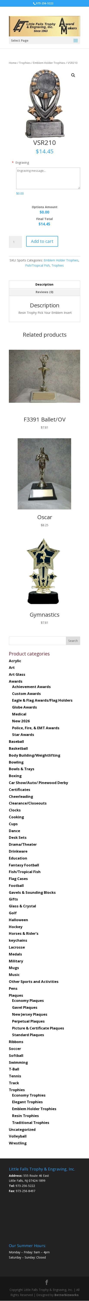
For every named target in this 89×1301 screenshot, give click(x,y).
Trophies (25, 63)
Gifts (13, 899)
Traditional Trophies (30, 1122)
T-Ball (14, 1069)
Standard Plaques (28, 1034)
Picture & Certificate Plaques (38, 1028)
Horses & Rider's (23, 933)
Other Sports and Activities (34, 981)
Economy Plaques (28, 1000)
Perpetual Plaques (28, 1021)
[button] (73, 75)
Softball (16, 1055)
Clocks (15, 810)
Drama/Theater (23, 844)
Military (16, 960)
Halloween (18, 919)
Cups (13, 823)
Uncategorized (22, 1129)
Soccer (15, 1048)
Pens (13, 988)
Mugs (14, 967)
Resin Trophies (25, 1115)
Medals (15, 954)
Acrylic (15, 660)
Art (12, 667)
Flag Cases (18, 878)
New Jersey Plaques (29, 1014)
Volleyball (18, 1136)
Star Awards (23, 734)
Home (13, 63)
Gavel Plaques (24, 1007)
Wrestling (18, 1143)
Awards (15, 681)
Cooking (16, 816)
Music (14, 974)
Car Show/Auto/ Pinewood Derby (38, 782)
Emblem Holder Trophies (49, 63)
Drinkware (18, 851)
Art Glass (17, 674)
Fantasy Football (24, 865)
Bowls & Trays (21, 768)
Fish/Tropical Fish (37, 265)
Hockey (15, 926)
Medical (19, 714)
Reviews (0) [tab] (44, 292)
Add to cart (42, 241)
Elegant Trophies (27, 1101)
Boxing (15, 775)
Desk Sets (18, 837)
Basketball (18, 748)
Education (18, 858)
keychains (18, 940)
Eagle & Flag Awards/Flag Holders (42, 700)
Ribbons (16, 1041)
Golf (13, 912)
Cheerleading (21, 796)
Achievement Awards (31, 686)
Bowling (16, 762)
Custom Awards (26, 693)
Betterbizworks (66, 1295)
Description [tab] (44, 284)
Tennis (15, 1075)
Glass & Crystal (22, 905)
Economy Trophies (29, 1095)
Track (14, 1082)
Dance (14, 830)
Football (16, 885)
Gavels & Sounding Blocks (32, 892)
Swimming (18, 1062)
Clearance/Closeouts (28, 803)
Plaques (16, 995)
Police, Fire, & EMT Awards (35, 727)
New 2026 (21, 720)
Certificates (19, 789)
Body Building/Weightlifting (34, 755)
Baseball (16, 741)
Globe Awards (24, 707)
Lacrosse (17, 947)
